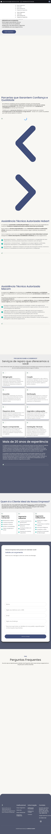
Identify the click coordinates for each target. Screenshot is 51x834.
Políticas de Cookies (31, 811)
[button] (25, 144)
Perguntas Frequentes (22, 10)
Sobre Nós (19, 7)
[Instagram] (49, 2)
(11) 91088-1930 (42, 818)
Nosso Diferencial (21, 8)
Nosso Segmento (21, 5)
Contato (30, 814)
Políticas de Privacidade (31, 808)
